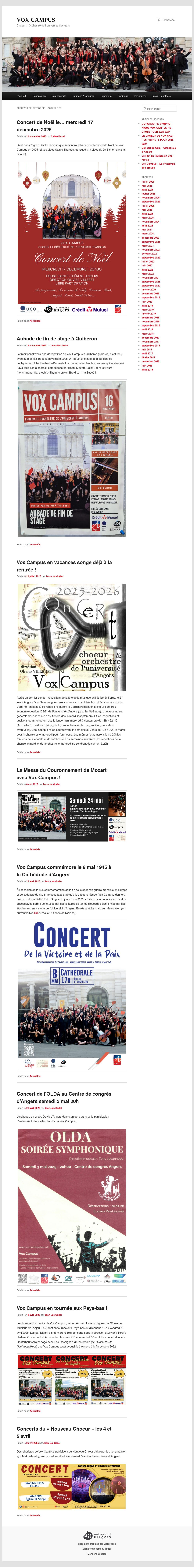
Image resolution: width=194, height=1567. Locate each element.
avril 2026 (147, 189)
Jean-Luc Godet (59, 345)
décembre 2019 (150, 293)
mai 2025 (147, 209)
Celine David (58, 136)
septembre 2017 (151, 345)
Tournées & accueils (83, 96)
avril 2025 (147, 213)
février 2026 (148, 193)
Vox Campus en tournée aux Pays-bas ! (62, 1307)
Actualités (35, 320)
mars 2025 (148, 217)
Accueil (22, 96)
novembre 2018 (151, 321)
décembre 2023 (150, 237)
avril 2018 (147, 329)
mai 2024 (147, 229)
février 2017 (148, 357)
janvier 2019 (149, 313)
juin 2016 (147, 365)
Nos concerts (59, 96)
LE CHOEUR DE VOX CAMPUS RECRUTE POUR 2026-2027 (158, 139)
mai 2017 (147, 349)
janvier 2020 (149, 289)
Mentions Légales (97, 1553)
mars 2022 (148, 273)
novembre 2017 (151, 341)
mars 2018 (148, 333)
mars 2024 (148, 233)
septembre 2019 (151, 297)
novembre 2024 (151, 221)
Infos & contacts (162, 96)
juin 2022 (147, 265)
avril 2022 (147, 269)
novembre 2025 (151, 197)
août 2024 (147, 225)
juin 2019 (147, 301)
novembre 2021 (151, 277)
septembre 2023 (151, 241)
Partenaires (140, 96)
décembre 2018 (150, 317)
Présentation (39, 96)
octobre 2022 (149, 253)
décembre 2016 (150, 361)
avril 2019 (147, 305)
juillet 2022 (148, 261)
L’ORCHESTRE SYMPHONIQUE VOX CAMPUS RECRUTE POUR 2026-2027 (157, 127)
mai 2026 (147, 185)
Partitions (123, 96)
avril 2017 (147, 353)
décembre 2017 (150, 337)
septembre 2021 (151, 281)
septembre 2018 (151, 325)
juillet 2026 (148, 181)
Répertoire (106, 96)
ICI (36, 913)
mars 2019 (148, 309)
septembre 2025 (151, 201)
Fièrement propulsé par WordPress (97, 1543)
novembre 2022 (151, 249)
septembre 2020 (151, 285)
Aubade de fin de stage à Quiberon (57, 338)
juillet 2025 (148, 205)
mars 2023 (148, 245)
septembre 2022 (151, 257)
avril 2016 (147, 369)
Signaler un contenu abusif (97, 1548)
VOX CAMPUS (36, 20)
